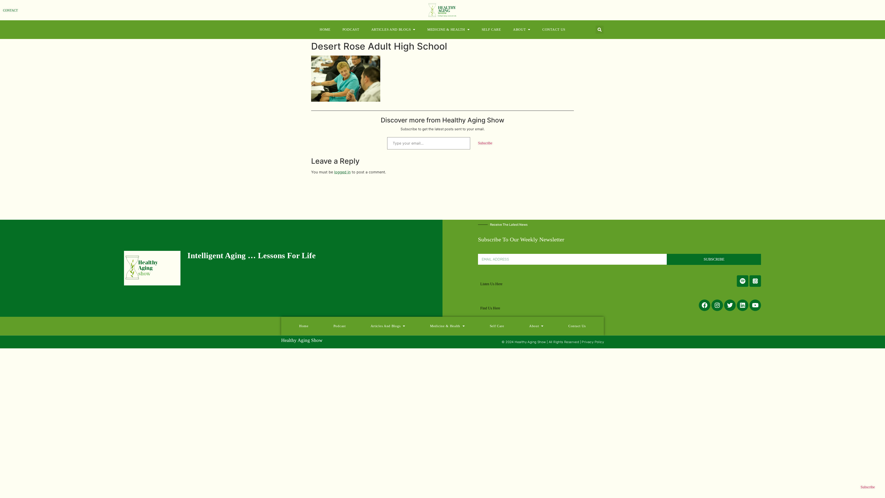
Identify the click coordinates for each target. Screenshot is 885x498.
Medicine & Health (446, 29)
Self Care (491, 29)
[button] (600, 30)
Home (325, 29)
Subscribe (485, 143)
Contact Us (553, 29)
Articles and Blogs (391, 29)
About (519, 29)
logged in (342, 172)
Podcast (350, 29)
